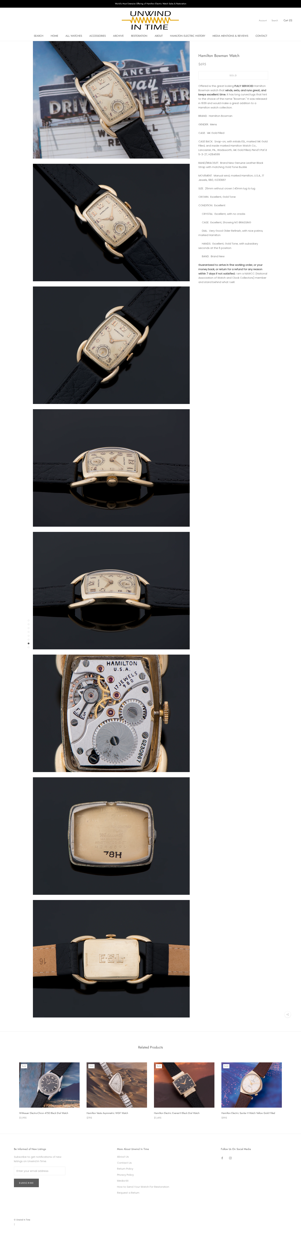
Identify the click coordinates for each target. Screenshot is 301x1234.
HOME (54, 36)
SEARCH (38, 36)
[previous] (11, 1087)
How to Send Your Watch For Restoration (143, 1187)
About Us (123, 1156)
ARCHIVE (118, 36)
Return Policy (125, 1168)
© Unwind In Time (22, 1219)
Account (263, 20)
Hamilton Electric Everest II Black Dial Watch (176, 1113)
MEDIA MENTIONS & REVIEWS (230, 36)
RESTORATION (139, 36)
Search (275, 20)
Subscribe (26, 1183)
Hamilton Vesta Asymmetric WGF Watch (107, 1113)
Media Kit (123, 1180)
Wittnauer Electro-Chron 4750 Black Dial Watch (43, 1113)
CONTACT (261, 36)
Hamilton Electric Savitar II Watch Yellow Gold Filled (248, 1113)
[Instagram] (230, 1158)
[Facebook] (222, 1158)
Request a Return (128, 1192)
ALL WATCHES (73, 36)
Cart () (288, 20)
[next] (290, 1087)
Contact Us (124, 1163)
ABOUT (159, 36)
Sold (233, 75)
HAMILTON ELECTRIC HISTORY (187, 36)
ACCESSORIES (97, 36)
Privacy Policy (125, 1175)
